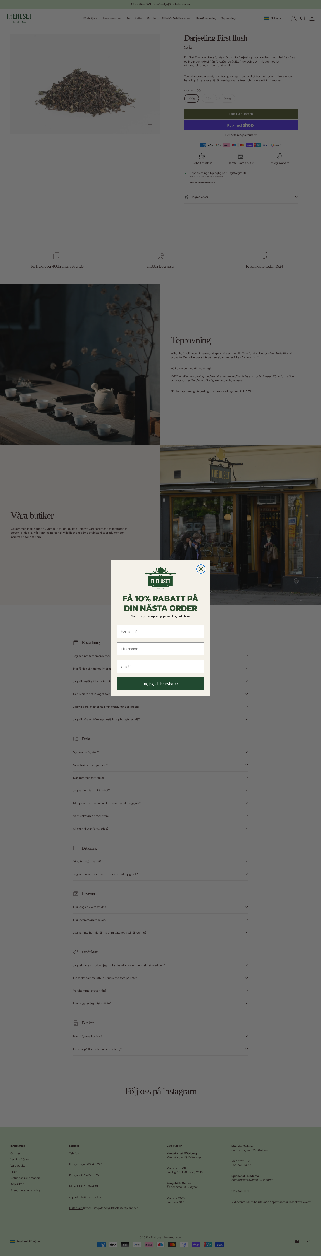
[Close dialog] (201, 569)
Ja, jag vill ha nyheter (160, 683)
